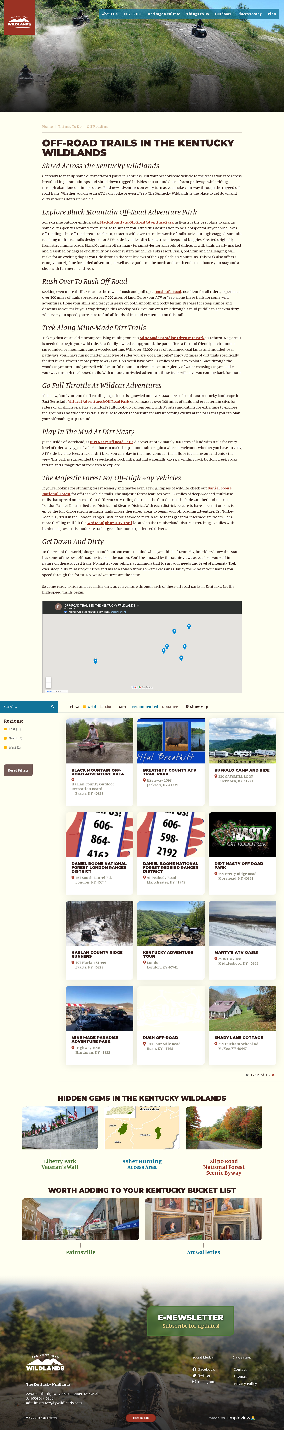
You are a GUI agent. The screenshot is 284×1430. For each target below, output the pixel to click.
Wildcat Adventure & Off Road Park (98, 401)
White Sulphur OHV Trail (109, 522)
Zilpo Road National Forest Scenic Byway (224, 1167)
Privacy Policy (245, 1383)
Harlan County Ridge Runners (96, 954)
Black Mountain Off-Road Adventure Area (97, 772)
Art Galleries (203, 1251)
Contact (240, 1369)
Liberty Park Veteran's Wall (60, 1164)
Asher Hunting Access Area (142, 1164)
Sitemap (240, 1376)
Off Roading (97, 126)
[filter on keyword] (52, 706)
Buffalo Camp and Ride (242, 770)
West (15, 747)
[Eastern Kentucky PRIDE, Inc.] (19, 17)
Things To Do (71, 126)
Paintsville (80, 1251)
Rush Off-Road (168, 291)
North (15, 738)
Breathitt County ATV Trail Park (169, 772)
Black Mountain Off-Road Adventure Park (136, 222)
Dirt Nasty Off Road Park (111, 441)
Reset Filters (18, 770)
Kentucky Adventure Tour (168, 954)
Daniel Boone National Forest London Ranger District (99, 867)
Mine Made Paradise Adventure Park (172, 337)
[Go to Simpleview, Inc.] (233, 1418)
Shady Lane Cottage (238, 1037)
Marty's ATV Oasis (236, 952)
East (15, 729)
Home (49, 126)
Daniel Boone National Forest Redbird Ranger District (170, 867)
